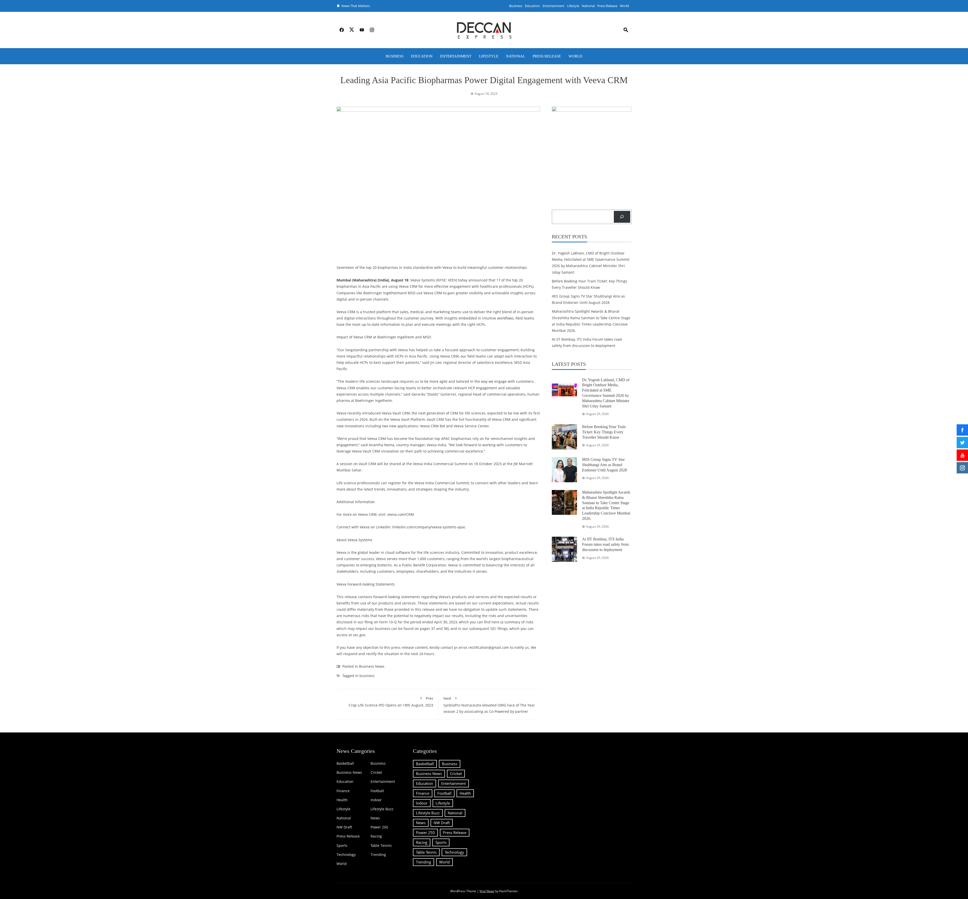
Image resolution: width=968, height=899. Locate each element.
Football (377, 791)
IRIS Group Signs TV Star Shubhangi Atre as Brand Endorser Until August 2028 (604, 464)
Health (342, 800)
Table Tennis (381, 845)
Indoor (376, 800)
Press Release (607, 6)
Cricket (376, 772)
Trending (378, 854)
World (624, 6)
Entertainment (553, 6)
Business (515, 6)
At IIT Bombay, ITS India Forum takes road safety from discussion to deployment (605, 544)
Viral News (486, 891)
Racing (376, 836)
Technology (346, 854)
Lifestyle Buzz (382, 809)
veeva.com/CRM (400, 514)
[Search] (622, 217)
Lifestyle (573, 6)
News (375, 818)
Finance (343, 791)
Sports (342, 845)
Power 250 (379, 827)
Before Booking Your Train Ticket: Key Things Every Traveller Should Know (604, 432)
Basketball (345, 763)
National (588, 6)
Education (532, 6)
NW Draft (344, 827)
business (367, 675)
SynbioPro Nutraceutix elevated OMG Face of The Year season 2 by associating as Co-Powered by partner (489, 705)
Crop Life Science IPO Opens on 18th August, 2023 (391, 702)
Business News (371, 666)
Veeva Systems (422, 280)
